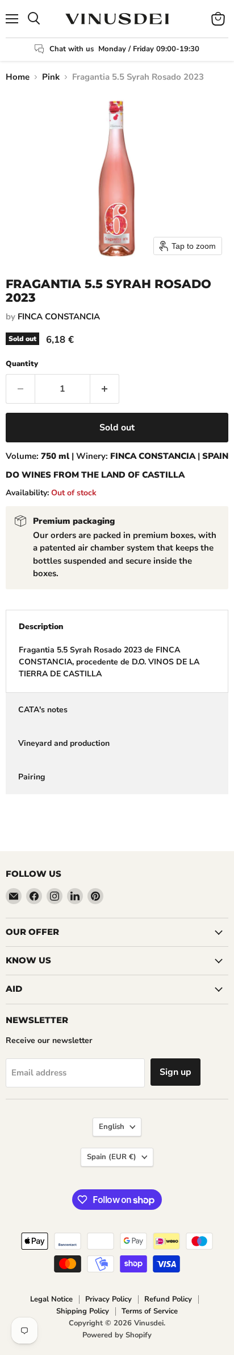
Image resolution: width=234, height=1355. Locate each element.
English (111, 1127)
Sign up (175, 1072)
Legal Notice (51, 1299)
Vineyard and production (64, 743)
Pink (51, 77)
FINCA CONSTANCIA (59, 316)
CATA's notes (43, 709)
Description (41, 626)
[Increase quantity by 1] (104, 389)
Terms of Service (150, 1311)
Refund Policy (168, 1299)
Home (18, 77)
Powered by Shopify (117, 1335)
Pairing (31, 776)
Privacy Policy (108, 1299)
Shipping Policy (82, 1311)
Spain (111, 1157)
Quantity (22, 364)
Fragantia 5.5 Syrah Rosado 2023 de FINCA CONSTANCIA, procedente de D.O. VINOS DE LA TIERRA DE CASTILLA (109, 661)
